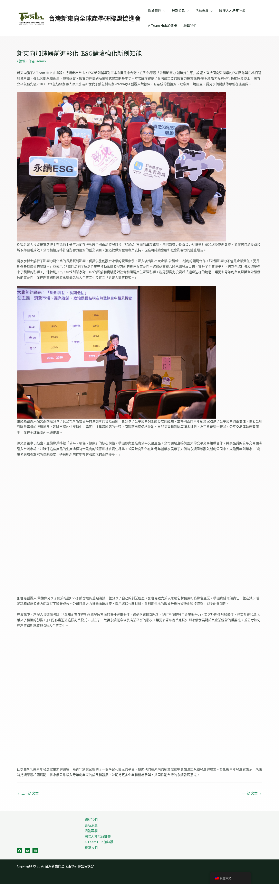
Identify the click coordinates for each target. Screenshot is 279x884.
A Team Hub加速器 (162, 25)
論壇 (22, 61)
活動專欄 (202, 10)
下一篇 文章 (251, 793)
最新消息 (178, 10)
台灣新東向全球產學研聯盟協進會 (95, 18)
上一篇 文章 (28, 793)
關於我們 (154, 10)
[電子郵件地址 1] (35, 850)
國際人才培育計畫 (232, 10)
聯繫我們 (189, 25)
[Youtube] (27, 850)
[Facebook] (19, 850)
